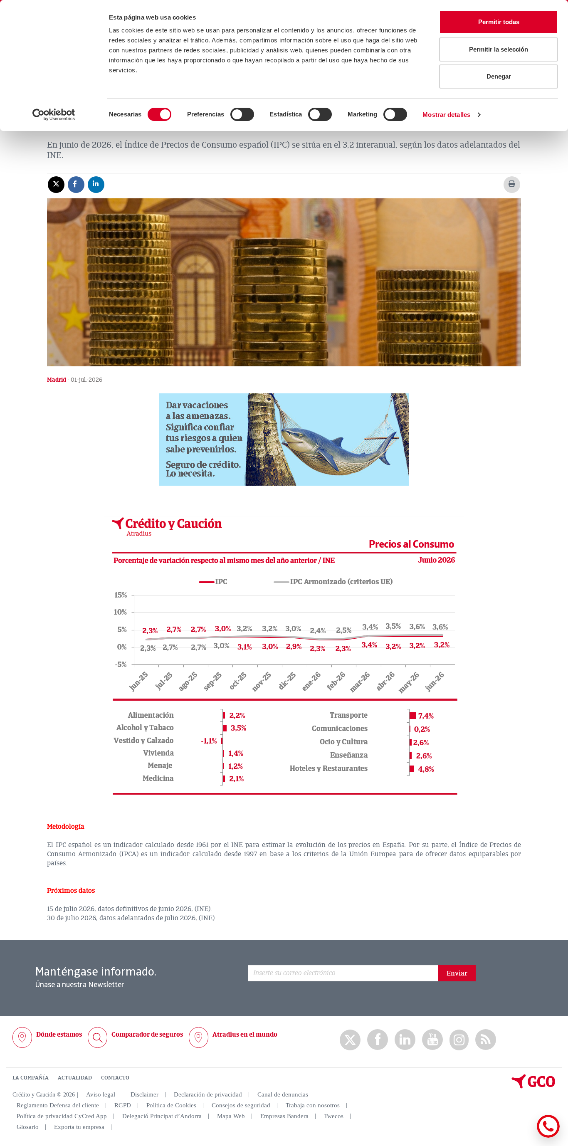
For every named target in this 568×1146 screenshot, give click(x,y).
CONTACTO (115, 1077)
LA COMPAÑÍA (30, 1077)
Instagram (459, 1040)
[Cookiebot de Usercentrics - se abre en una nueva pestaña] (53, 115)
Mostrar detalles (446, 114)
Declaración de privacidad (208, 1094)
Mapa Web (231, 1116)
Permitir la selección (498, 49)
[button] (284, 439)
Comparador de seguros (147, 1034)
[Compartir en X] (56, 184)
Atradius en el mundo (244, 1034)
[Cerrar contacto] (524, 1136)
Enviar (457, 973)
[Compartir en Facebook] (76, 184)
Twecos (333, 1116)
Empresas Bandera (284, 1116)
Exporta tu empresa (79, 1127)
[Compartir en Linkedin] (96, 184)
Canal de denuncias (282, 1094)
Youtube (432, 1040)
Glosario (28, 1127)
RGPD (122, 1105)
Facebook (377, 1040)
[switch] (242, 114)
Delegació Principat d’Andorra (162, 1116)
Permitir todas (498, 21)
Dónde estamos (59, 1034)
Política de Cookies (171, 1105)
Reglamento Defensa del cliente (58, 1105)
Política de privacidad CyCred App (62, 1116)
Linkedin (405, 1040)
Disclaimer (144, 1094)
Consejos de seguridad (241, 1105)
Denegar (499, 76)
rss (485, 1040)
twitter (350, 1040)
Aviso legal (100, 1094)
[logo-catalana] (533, 1086)
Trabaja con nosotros (313, 1105)
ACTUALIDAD (75, 1077)
